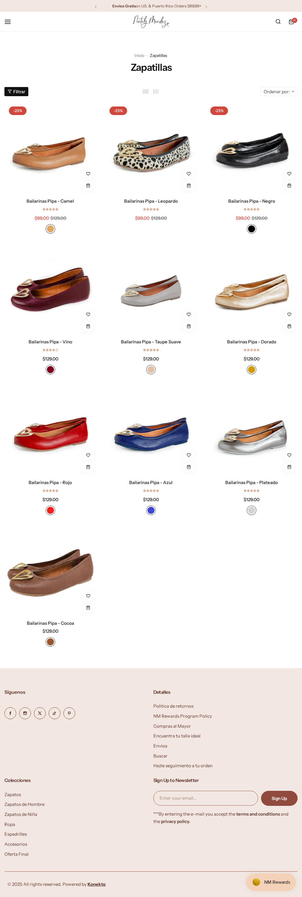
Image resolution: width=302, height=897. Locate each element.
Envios (160, 746)
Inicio (139, 55)
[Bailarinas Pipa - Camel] (50, 148)
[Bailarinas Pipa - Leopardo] (151, 148)
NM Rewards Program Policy (182, 716)
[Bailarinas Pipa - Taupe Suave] (151, 288)
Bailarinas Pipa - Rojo (50, 482)
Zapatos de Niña (20, 814)
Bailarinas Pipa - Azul (151, 482)
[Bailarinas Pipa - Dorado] (252, 288)
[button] (95, 6)
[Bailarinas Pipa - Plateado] (252, 429)
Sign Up (279, 798)
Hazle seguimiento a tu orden (183, 765)
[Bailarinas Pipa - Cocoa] (50, 570)
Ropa (9, 824)
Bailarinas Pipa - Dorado (251, 342)
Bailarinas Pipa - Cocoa (50, 623)
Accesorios (15, 844)
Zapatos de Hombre (24, 804)
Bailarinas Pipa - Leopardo (151, 201)
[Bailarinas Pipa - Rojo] (50, 429)
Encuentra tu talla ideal (177, 736)
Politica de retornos (173, 706)
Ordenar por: (277, 91)
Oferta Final (16, 854)
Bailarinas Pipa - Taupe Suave (151, 342)
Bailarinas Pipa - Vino (50, 342)
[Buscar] (278, 21)
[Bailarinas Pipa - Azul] (151, 429)
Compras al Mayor (172, 726)
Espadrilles (15, 834)
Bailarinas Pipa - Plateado (251, 482)
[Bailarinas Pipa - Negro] (252, 148)
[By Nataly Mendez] (151, 22)
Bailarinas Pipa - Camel (50, 201)
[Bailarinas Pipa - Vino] (50, 288)
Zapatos (12, 794)
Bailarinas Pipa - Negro (251, 201)
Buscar (160, 756)
